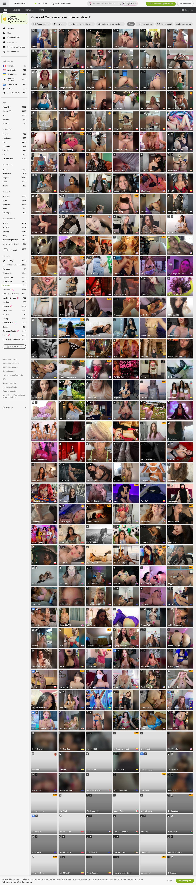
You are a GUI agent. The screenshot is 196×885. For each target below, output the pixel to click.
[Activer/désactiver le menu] (4, 3)
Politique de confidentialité (13, 375)
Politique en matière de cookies (17, 882)
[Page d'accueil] (21, 3)
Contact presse (9, 371)
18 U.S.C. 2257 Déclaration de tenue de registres (14, 396)
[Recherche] (120, 3)
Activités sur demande (111, 24)
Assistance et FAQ (10, 359)
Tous (131, 24)
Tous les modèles (10, 391)
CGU (4, 379)
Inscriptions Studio (10, 387)
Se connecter (185, 4)
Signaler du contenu (10, 367)
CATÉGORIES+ (16, 347)
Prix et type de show (81, 24)
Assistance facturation (11, 363)
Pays (60, 24)
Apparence (41, 24)
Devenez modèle (9, 383)
